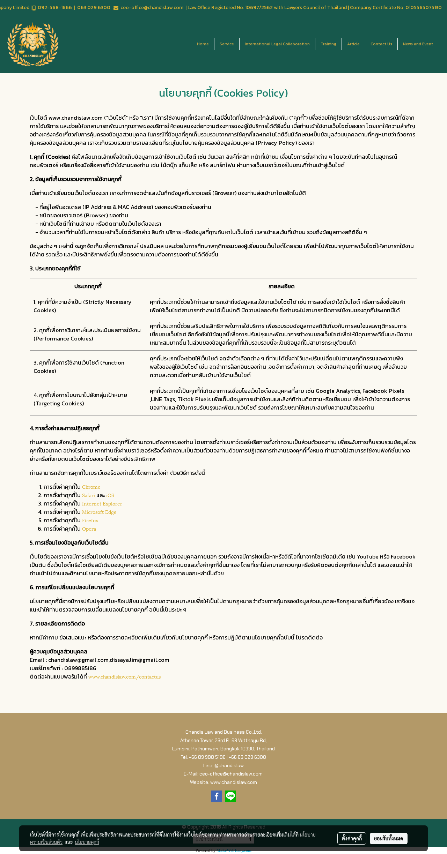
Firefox (90, 520)
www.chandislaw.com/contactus (124, 676)
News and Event (418, 44)
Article (353, 44)
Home (203, 44)
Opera (89, 528)
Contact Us (381, 44)
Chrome (91, 486)
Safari (88, 495)
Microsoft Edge (99, 511)
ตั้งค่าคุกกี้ (352, 838)
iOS (110, 495)
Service (227, 44)
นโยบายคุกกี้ (87, 842)
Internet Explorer (102, 503)
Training (328, 44)
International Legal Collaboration (277, 44)
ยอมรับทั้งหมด (388, 838)
